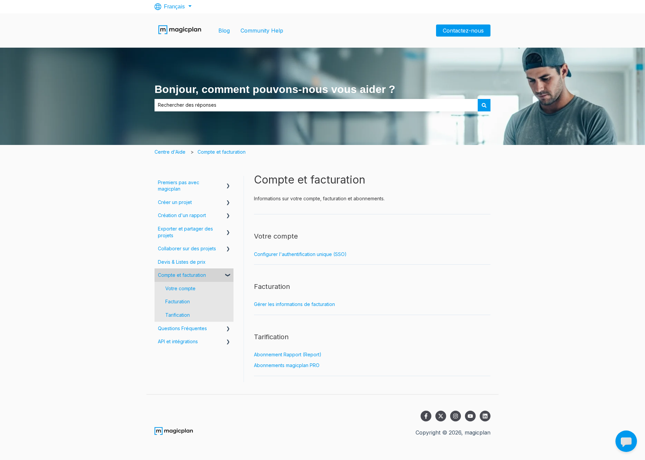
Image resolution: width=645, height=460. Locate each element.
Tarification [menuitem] (177, 315)
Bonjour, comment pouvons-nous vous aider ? (275, 89)
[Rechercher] (484, 105)
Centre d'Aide (170, 152)
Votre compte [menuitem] (180, 288)
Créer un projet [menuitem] (175, 202)
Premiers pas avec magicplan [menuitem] (178, 186)
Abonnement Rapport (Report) (287, 354)
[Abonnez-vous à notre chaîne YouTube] (470, 416)
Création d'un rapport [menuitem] (182, 215)
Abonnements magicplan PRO (286, 365)
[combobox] (316, 105)
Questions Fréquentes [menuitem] (182, 328)
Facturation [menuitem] (177, 301)
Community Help (262, 30)
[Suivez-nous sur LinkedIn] (485, 416)
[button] (228, 183)
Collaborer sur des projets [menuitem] (187, 248)
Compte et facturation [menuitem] (182, 275)
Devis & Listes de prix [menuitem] (182, 262)
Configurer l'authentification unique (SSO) (300, 254)
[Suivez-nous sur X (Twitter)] (440, 416)
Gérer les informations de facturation (294, 304)
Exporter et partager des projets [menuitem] (185, 232)
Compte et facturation (222, 152)
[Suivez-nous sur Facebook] (426, 416)
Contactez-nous (463, 30)
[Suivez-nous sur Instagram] (455, 416)
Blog (224, 30)
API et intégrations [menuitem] (178, 341)
